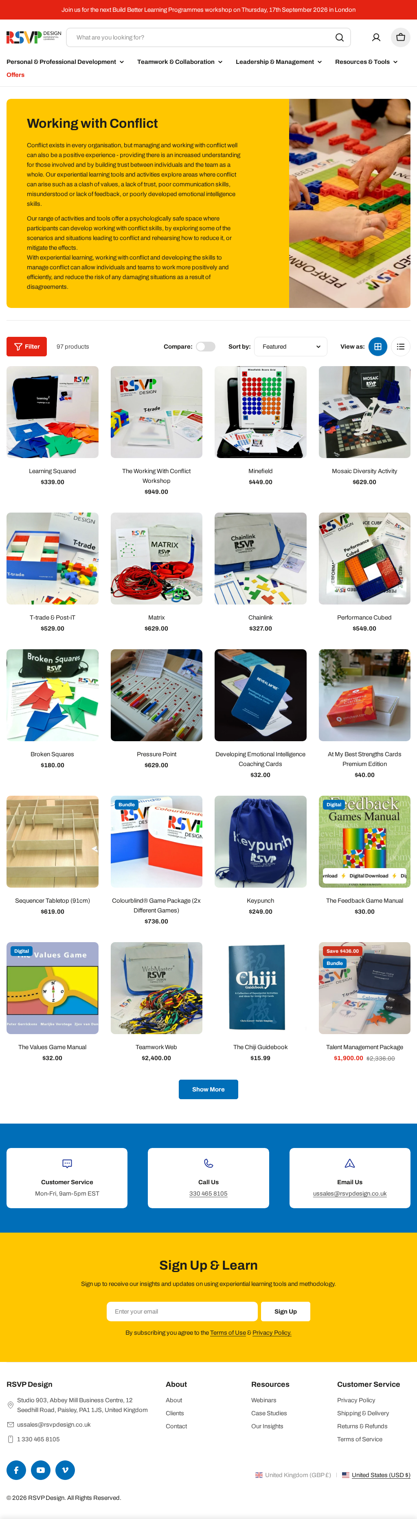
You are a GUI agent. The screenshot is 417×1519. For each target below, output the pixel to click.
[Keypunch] (261, 842)
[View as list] (400, 346)
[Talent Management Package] (365, 988)
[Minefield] (261, 412)
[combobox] (208, 37)
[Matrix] (157, 559)
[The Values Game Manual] (53, 988)
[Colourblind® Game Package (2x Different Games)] (157, 842)
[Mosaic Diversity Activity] (365, 412)
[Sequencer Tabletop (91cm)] (53, 842)
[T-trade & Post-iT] (53, 559)
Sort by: (239, 346)
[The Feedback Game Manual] (365, 842)
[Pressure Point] (157, 695)
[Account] (376, 37)
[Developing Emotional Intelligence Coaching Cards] (261, 695)
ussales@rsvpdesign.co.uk (350, 1193)
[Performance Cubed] (365, 559)
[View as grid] (378, 346)
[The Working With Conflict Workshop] (157, 412)
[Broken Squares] (53, 695)
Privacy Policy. (272, 1332)
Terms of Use (228, 1332)
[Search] (340, 37)
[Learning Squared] (53, 412)
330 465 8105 (208, 1193)
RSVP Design (46, 1498)
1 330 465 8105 (38, 1439)
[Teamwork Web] (157, 988)
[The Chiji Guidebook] (261, 988)
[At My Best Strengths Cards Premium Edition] (365, 695)
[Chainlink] (261, 559)
